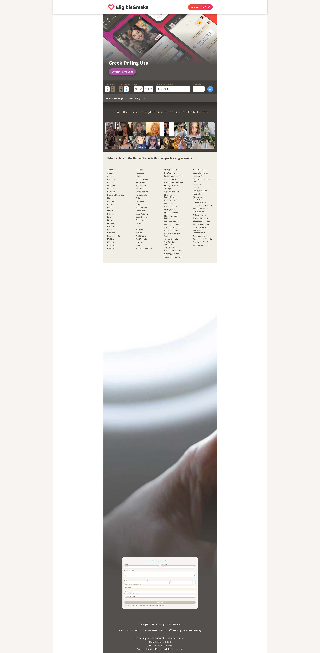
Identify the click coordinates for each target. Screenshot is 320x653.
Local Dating (158, 624)
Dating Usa (144, 624)
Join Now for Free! (200, 7)
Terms (147, 630)
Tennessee (140, 220)
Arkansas (111, 179)
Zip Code (197, 84)
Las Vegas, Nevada (171, 224)
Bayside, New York (200, 209)
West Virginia (141, 239)
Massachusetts (113, 236)
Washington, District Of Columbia (202, 180)
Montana (139, 170)
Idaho (109, 208)
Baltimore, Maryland (172, 221)
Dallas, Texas (198, 185)
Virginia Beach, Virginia (202, 239)
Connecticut (112, 189)
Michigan (111, 239)
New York (140, 189)
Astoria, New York (171, 179)
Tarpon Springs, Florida (174, 257)
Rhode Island (141, 211)
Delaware (111, 192)
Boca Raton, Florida (200, 236)
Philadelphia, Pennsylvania (169, 196)
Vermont (139, 230)
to (145, 84)
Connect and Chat (122, 71)
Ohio (138, 198)
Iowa (109, 217)
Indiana (110, 214)
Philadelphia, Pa (199, 215)
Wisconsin (140, 242)
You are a (110, 84)
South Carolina (142, 214)
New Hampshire (142, 179)
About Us (123, 630)
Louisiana (111, 227)
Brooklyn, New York (172, 186)
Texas (138, 223)
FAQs (163, 630)
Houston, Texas (170, 200)
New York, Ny (169, 173)
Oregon (139, 204)
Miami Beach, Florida (201, 221)
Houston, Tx (198, 176)
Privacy (155, 630)
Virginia (139, 233)
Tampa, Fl (197, 194)
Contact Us (135, 630)
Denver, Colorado (171, 231)
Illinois (110, 211)
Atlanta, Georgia (171, 239)
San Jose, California (200, 218)
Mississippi (111, 245)
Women (177, 624)
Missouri (110, 249)
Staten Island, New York (202, 205)
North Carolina (142, 192)
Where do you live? (165, 84)
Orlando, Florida (199, 202)
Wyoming (140, 245)
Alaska (110, 173)
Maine (109, 230)
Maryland (111, 233)
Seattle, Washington (201, 224)
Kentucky (111, 223)
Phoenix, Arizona (171, 213)
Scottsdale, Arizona (200, 227)
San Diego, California (172, 227)
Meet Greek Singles (115, 98)
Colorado (111, 186)
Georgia (110, 201)
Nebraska (140, 173)
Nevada (139, 176)
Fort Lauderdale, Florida (174, 251)
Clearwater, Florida (200, 173)
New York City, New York (172, 235)
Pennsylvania (141, 208)
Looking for (125, 84)
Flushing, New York (172, 254)
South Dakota (141, 217)
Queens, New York (171, 192)
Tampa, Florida (170, 247)
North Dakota (141, 195)
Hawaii (110, 204)
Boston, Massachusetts (173, 176)
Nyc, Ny (196, 188)
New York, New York (144, 249)
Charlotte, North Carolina (171, 217)
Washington (141, 236)
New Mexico (141, 186)
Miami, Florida (170, 210)
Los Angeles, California (173, 182)
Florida (110, 198)
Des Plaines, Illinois (200, 191)
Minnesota (111, 242)
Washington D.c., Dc (201, 242)
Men (169, 624)
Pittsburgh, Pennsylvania (198, 198)
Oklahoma (140, 201)
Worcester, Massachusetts (199, 232)
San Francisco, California (170, 243)
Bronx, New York (199, 170)
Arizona (110, 176)
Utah (138, 227)
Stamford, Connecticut (202, 245)
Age (135, 84)
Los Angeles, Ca (170, 207)
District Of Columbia (115, 195)
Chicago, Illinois (170, 170)
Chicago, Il (168, 189)
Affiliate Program (177, 630)
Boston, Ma (168, 203)
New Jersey (140, 182)
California (111, 182)
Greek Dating (194, 630)
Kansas (110, 220)
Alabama (111, 170)
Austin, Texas (198, 212)
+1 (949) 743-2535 (163, 645)
